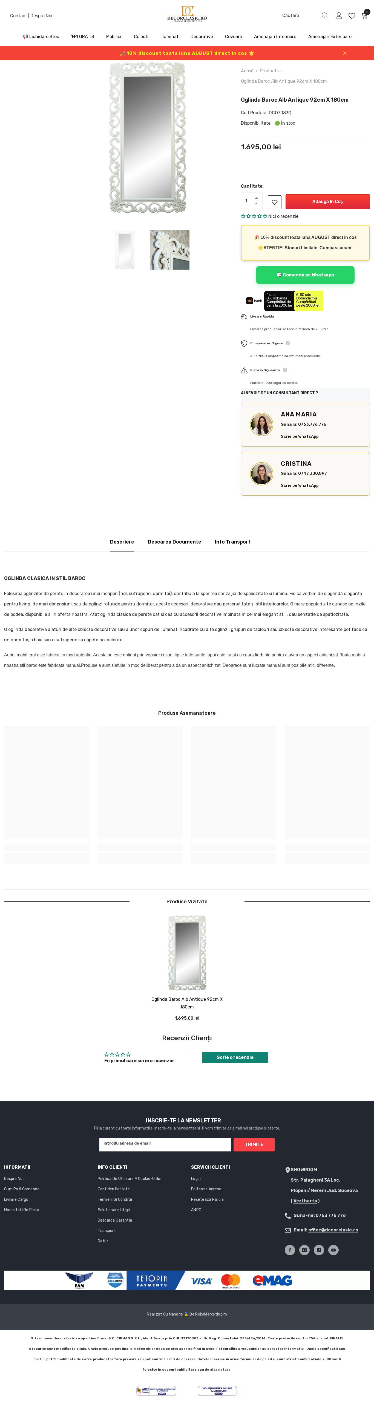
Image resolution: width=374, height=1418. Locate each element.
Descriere (122, 542)
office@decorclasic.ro (333, 1230)
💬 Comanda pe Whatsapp (305, 275)
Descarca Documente (174, 542)
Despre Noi (41, 15)
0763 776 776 (331, 1215)
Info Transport (233, 542)
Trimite (254, 1144)
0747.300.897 (312, 473)
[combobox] (300, 16)
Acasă (247, 70)
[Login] (339, 16)
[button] (254, 216)
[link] (47, 847)
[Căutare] (305, 16)
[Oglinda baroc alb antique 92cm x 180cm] (187, 952)
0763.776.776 (312, 424)
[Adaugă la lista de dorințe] (274, 202)
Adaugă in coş (327, 201)
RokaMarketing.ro (211, 1314)
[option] (147, 137)
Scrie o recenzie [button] (235, 1057)
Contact (19, 15)
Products (269, 70)
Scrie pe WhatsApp (300, 436)
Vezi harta (305, 1200)
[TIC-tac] (319, 1250)
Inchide (345, 53)
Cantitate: (252, 186)
